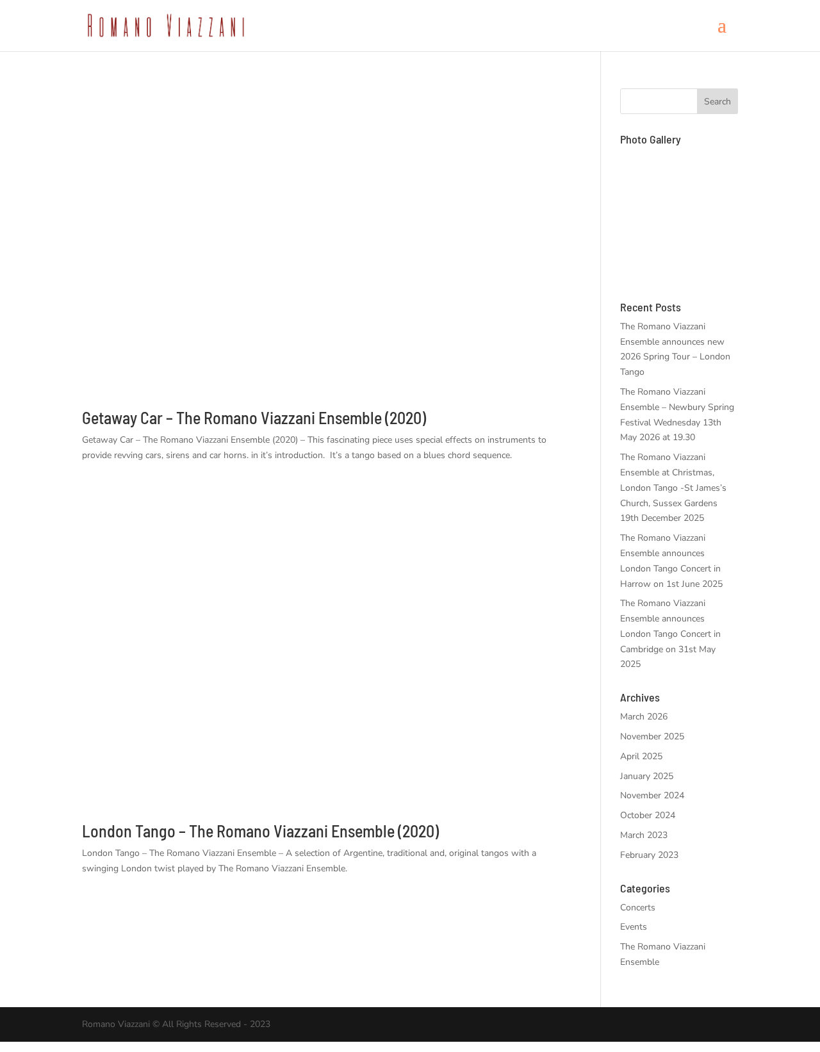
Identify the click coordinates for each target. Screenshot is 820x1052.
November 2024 (652, 795)
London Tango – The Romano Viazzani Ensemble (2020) (260, 831)
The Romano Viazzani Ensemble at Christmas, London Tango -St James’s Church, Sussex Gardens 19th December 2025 (673, 487)
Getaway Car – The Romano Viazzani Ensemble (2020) (254, 417)
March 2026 (644, 717)
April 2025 (641, 756)
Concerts (637, 907)
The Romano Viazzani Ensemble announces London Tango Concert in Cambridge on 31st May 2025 (670, 633)
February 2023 (649, 855)
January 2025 (646, 776)
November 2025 (652, 736)
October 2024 (647, 815)
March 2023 (644, 835)
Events (633, 927)
